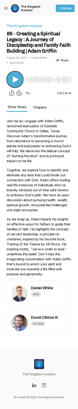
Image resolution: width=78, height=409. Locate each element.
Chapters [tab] (40, 107)
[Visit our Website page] (44, 385)
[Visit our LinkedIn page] (34, 385)
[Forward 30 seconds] (19, 93)
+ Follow (65, 8)
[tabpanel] (39, 200)
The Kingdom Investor (30, 8)
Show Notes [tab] (16, 107)
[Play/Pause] (15, 79)
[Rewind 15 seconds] (12, 93)
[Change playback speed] (28, 93)
